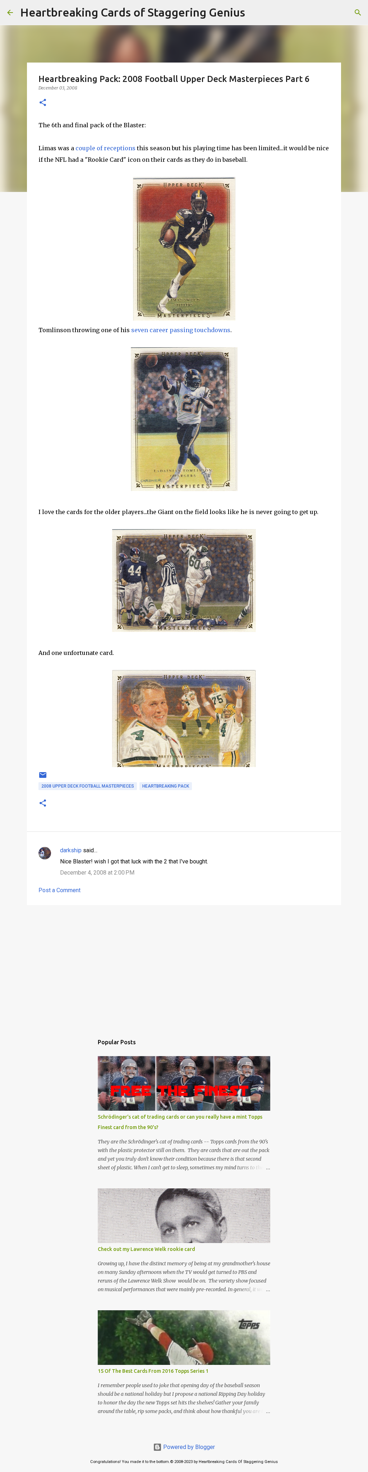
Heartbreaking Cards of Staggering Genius (132, 12)
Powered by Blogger (188, 1447)
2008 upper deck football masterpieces (87, 786)
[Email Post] (42, 777)
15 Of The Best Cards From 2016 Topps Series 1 (153, 1371)
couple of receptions (105, 148)
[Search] (255, 12)
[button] (42, 103)
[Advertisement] (184, 966)
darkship (71, 850)
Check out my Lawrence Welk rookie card (146, 1249)
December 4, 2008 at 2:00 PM (97, 872)
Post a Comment (59, 890)
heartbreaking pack (165, 786)
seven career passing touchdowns (180, 330)
